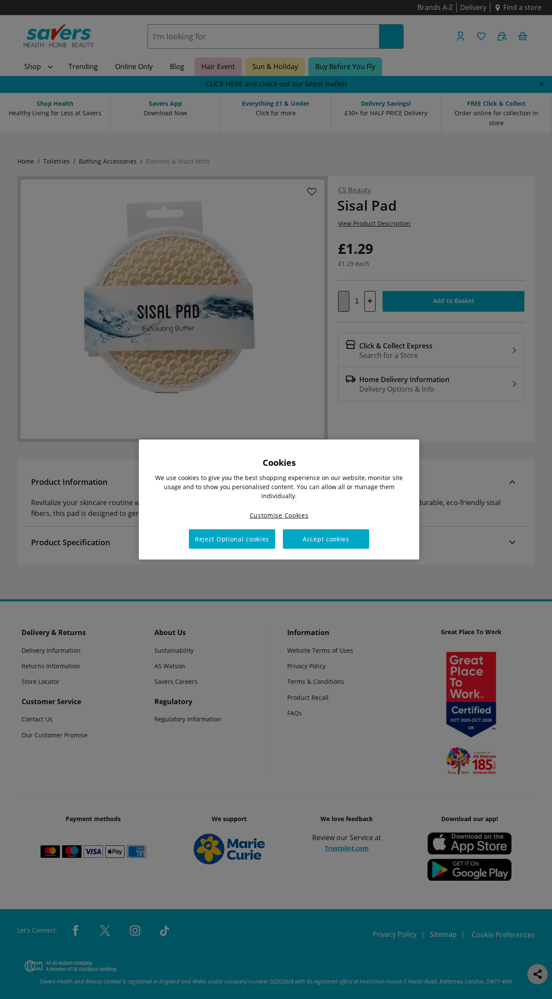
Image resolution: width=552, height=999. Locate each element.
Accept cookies (326, 539)
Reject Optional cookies (232, 539)
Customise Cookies (279, 515)
